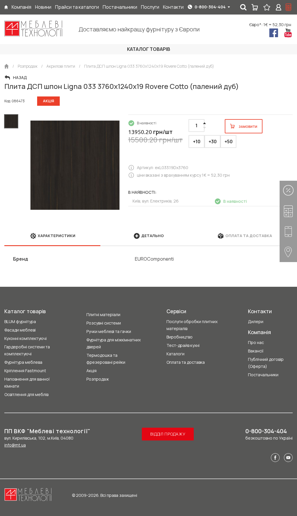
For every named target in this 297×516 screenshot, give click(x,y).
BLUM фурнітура (20, 321)
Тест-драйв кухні (183, 345)
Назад (20, 78)
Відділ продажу (167, 434)
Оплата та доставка (185, 362)
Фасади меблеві (20, 330)
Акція (91, 370)
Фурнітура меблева (23, 362)
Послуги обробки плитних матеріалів (192, 325)
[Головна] (6, 7)
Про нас (256, 342)
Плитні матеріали (103, 314)
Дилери (255, 321)
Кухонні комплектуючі (25, 338)
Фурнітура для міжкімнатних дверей (113, 343)
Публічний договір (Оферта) (266, 362)
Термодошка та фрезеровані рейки (105, 358)
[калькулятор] (289, 7)
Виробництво (179, 337)
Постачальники (263, 374)
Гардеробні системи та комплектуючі (27, 350)
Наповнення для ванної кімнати (27, 382)
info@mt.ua (15, 445)
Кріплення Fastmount (25, 370)
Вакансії (255, 351)
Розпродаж (97, 379)
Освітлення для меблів (26, 394)
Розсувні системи (103, 323)
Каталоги (175, 353)
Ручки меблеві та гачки (108, 331)
